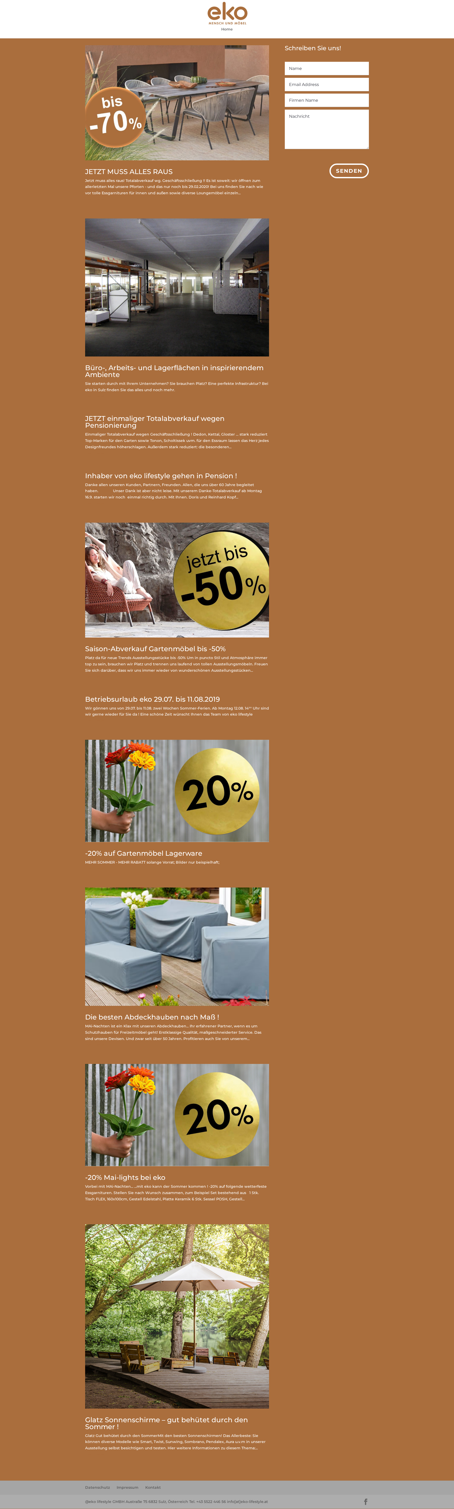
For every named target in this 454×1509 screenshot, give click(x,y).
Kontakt (153, 1487)
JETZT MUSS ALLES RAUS (129, 171)
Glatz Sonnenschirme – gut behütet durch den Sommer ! (166, 1423)
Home (227, 29)
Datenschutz (97, 1487)
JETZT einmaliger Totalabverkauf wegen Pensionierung (155, 422)
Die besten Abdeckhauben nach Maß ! (152, 1017)
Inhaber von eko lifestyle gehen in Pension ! (161, 476)
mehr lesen (96, 199)
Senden (349, 171)
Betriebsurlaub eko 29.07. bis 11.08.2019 (152, 699)
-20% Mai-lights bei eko (125, 1177)
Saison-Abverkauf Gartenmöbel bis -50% (155, 649)
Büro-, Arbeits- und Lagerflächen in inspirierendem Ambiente (174, 371)
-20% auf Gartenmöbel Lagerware (143, 853)
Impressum (127, 1487)
